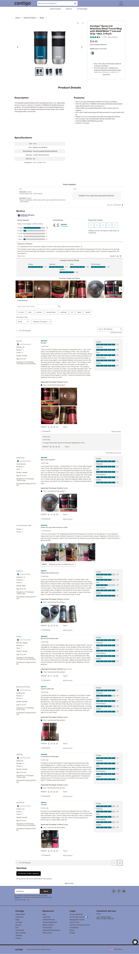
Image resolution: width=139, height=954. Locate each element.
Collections (19, 917)
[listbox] (117, 949)
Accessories (19, 930)
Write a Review (113, 37)
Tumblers (18, 922)
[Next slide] (82, 47)
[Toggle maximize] (83, 23)
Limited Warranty (49, 920)
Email (99, 914)
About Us (69, 9)
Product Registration (50, 922)
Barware (18, 925)
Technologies (47, 928)
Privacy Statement (76, 914)
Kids (17, 928)
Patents (72, 933)
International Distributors (51, 930)
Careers (18, 938)
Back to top (69, 883)
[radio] (92, 53)
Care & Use (46, 917)
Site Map (18, 935)
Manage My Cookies (77, 920)
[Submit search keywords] (75, 3)
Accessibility (74, 928)
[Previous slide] (18, 47)
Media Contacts (48, 925)
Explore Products (55, 9)
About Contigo (20, 933)
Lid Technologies (82, 9)
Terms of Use (74, 922)
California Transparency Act (80, 925)
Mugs (42, 18)
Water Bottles (20, 914)
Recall (72, 930)
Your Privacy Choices (77, 917)
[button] (121, 3)
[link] (28, 900)
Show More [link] (106, 74)
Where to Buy (47, 933)
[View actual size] (78, 23)
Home (17, 18)
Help (44, 914)
